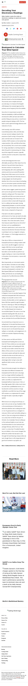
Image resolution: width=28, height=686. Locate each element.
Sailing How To (21, 445)
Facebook (3, 633)
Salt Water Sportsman (6, 656)
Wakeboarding (4, 660)
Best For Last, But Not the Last (14, 493)
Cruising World (4, 651)
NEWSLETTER (22, 2)
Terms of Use (4, 620)
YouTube (3, 640)
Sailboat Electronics (10, 445)
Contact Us (3, 622)
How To (4, 7)
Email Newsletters (5, 631)
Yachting (3, 662)
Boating (3, 649)
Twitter (3, 636)
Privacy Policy (4, 618)
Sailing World (4, 653)
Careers (3, 624)
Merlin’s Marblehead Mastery (13, 601)
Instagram (3, 638)
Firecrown (18, 676)
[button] (7, 28)
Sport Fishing (4, 658)
